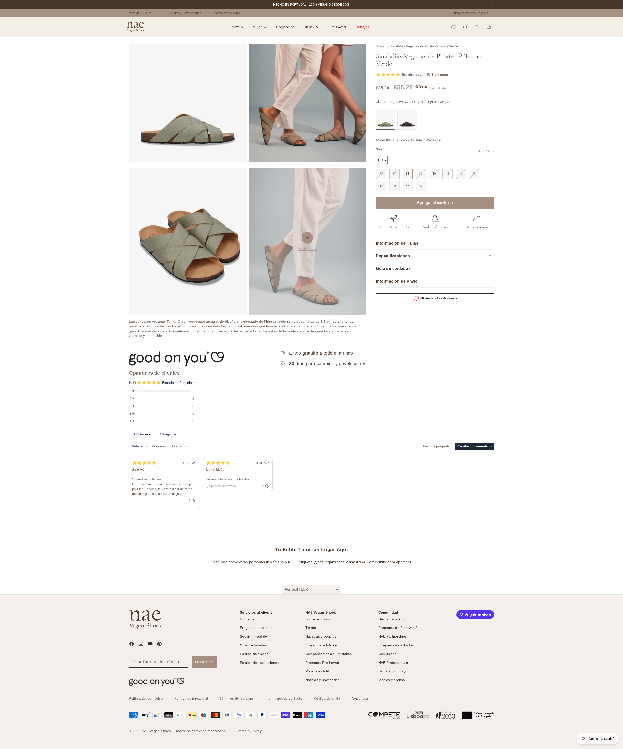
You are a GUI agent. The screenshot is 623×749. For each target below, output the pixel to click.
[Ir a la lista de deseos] (453, 27)
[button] (259, 27)
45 (394, 186)
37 (394, 173)
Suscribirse (204, 662)
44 (381, 186)
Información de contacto (283, 698)
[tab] (142, 434)
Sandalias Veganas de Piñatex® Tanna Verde (424, 46)
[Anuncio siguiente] (492, 4)
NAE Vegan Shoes (156, 731)
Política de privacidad (191, 698)
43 (474, 173)
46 (408, 186)
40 (434, 173)
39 (421, 173)
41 (447, 173)
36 (381, 173)
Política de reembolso (146, 698)
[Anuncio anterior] (130, 4)
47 (421, 186)
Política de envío (327, 698)
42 (461, 173)
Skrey (257, 731)
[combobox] (311, 589)
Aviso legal (360, 698)
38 (408, 173)
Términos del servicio (236, 698)
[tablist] (311, 434)
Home (380, 46)
